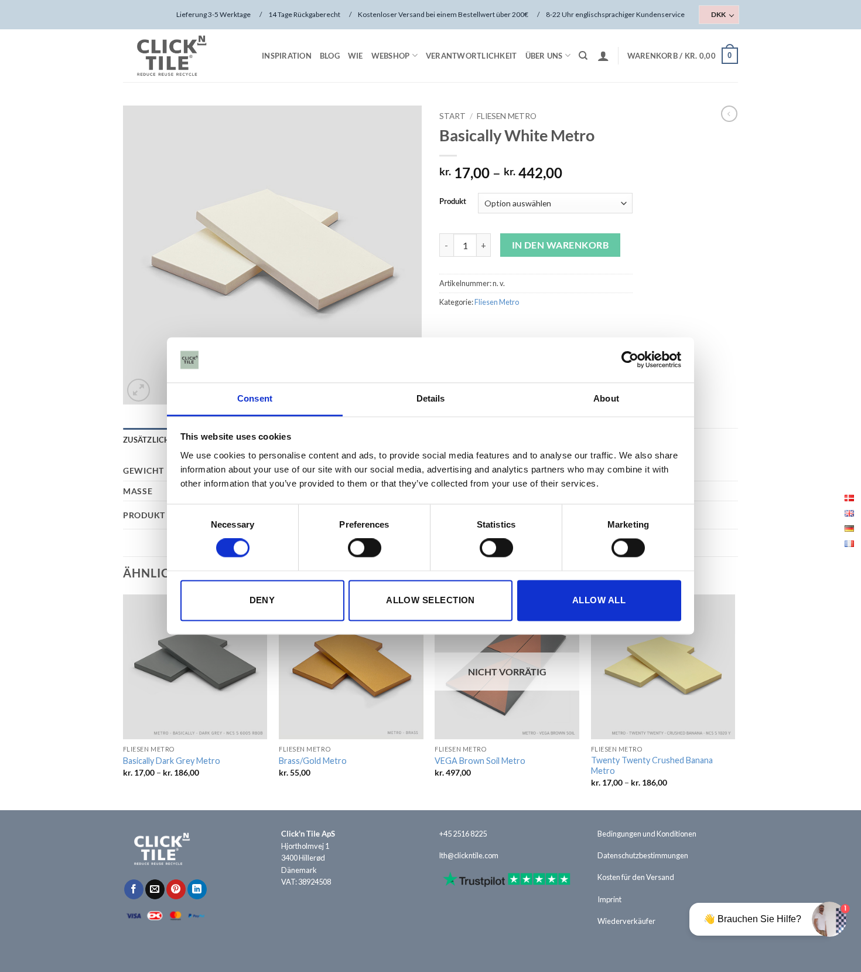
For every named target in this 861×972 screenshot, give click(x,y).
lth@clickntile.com (468, 855)
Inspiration (287, 55)
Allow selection (430, 600)
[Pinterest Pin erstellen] (176, 889)
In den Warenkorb (560, 245)
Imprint (609, 899)
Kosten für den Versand (635, 877)
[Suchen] (583, 56)
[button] (603, 56)
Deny (262, 600)
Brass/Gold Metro (313, 761)
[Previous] (123, 701)
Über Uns (544, 55)
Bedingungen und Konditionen (646, 833)
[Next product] (729, 114)
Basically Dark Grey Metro (171, 761)
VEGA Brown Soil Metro (480, 761)
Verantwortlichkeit (471, 55)
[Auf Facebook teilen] (134, 889)
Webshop (390, 55)
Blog (330, 55)
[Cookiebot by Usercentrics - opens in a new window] (630, 360)
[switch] (364, 548)
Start (452, 116)
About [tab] (606, 398)
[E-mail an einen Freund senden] (155, 889)
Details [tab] (430, 398)
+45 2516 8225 (463, 833)
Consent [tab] (254, 398)
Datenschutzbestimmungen (642, 855)
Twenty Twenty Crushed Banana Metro (652, 765)
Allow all (599, 600)
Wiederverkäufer (626, 921)
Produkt (452, 202)
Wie (355, 55)
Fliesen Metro (507, 116)
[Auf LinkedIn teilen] (197, 889)
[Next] (734, 701)
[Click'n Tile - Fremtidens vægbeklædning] (181, 55)
